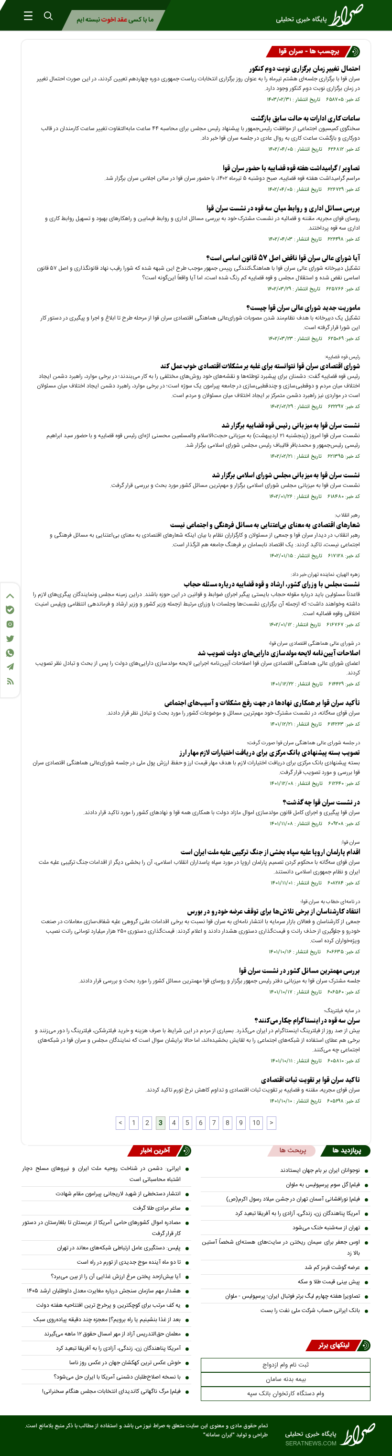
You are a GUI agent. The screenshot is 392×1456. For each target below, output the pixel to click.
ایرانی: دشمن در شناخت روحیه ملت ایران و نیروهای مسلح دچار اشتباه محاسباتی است (101, 1174)
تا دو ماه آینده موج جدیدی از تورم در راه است (129, 1262)
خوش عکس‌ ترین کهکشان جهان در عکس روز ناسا (125, 1363)
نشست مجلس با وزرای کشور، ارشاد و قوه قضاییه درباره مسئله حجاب (272, 585)
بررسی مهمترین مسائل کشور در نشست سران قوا (299, 971)
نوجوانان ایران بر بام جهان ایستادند (320, 1170)
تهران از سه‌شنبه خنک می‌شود (326, 1228)
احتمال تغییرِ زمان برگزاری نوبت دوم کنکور (304, 69)
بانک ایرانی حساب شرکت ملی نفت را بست (310, 1310)
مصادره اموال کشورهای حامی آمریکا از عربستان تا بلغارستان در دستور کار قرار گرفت (101, 1228)
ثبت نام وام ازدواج (285, 1365)
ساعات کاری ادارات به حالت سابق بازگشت (305, 119)
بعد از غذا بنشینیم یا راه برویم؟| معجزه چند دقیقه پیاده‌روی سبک (107, 1319)
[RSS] (10, 681)
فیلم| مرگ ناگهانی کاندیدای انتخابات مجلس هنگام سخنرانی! (111, 1391)
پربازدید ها (347, 1151)
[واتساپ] (10, 653)
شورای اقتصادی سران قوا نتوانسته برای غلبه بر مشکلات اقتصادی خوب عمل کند (260, 367)
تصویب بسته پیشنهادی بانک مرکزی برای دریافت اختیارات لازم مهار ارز (269, 753)
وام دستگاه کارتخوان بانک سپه (285, 1394)
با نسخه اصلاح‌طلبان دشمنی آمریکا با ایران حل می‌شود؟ (117, 1377)
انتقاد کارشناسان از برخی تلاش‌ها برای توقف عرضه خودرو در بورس (273, 912)
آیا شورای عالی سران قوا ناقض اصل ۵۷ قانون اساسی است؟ (283, 259)
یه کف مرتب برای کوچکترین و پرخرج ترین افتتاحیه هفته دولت (108, 1305)
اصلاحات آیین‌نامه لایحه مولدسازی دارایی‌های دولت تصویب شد (278, 654)
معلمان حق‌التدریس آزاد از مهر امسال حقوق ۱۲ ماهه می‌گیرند (112, 1334)
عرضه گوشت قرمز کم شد (332, 1267)
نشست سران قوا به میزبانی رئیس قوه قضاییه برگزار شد (290, 426)
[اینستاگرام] (10, 624)
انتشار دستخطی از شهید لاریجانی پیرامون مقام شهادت (118, 1194)
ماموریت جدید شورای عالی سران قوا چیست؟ (303, 308)
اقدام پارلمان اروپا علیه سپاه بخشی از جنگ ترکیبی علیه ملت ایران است (270, 853)
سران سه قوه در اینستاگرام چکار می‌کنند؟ (307, 1021)
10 (256, 1123)
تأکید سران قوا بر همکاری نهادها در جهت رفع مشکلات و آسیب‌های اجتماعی (262, 703)
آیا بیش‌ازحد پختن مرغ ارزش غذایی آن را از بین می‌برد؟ (116, 1276)
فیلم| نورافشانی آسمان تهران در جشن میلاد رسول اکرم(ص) (293, 1199)
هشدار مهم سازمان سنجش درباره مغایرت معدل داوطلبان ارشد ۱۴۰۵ (104, 1291)
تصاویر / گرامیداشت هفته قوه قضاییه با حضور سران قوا (291, 169)
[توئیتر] (10, 638)
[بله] (10, 610)
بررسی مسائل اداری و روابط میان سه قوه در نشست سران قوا (283, 209)
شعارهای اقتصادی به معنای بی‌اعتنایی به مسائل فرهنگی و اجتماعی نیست (265, 525)
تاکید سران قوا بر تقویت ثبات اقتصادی (310, 1080)
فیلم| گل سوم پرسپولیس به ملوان (323, 1185)
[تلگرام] (10, 666)
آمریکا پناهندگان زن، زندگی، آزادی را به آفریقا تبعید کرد (297, 1213)
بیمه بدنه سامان (286, 1379)
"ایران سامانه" (219, 1435)
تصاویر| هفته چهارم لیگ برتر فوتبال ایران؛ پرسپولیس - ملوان (292, 1296)
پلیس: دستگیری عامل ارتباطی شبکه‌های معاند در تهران (119, 1248)
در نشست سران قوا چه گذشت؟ (321, 803)
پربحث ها (293, 1151)
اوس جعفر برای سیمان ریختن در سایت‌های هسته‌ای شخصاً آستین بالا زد (281, 1247)
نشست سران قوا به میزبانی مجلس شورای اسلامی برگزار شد (286, 476)
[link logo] (322, 15)
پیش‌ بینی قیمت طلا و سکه (329, 1282)
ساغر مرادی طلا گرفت (157, 1208)
